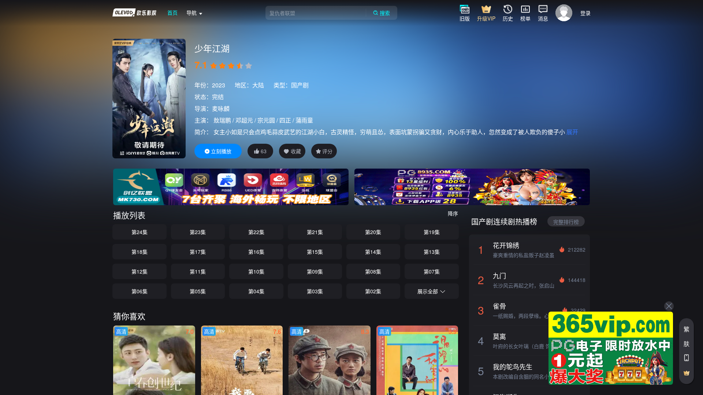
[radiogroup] (231, 65)
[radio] (214, 65)
